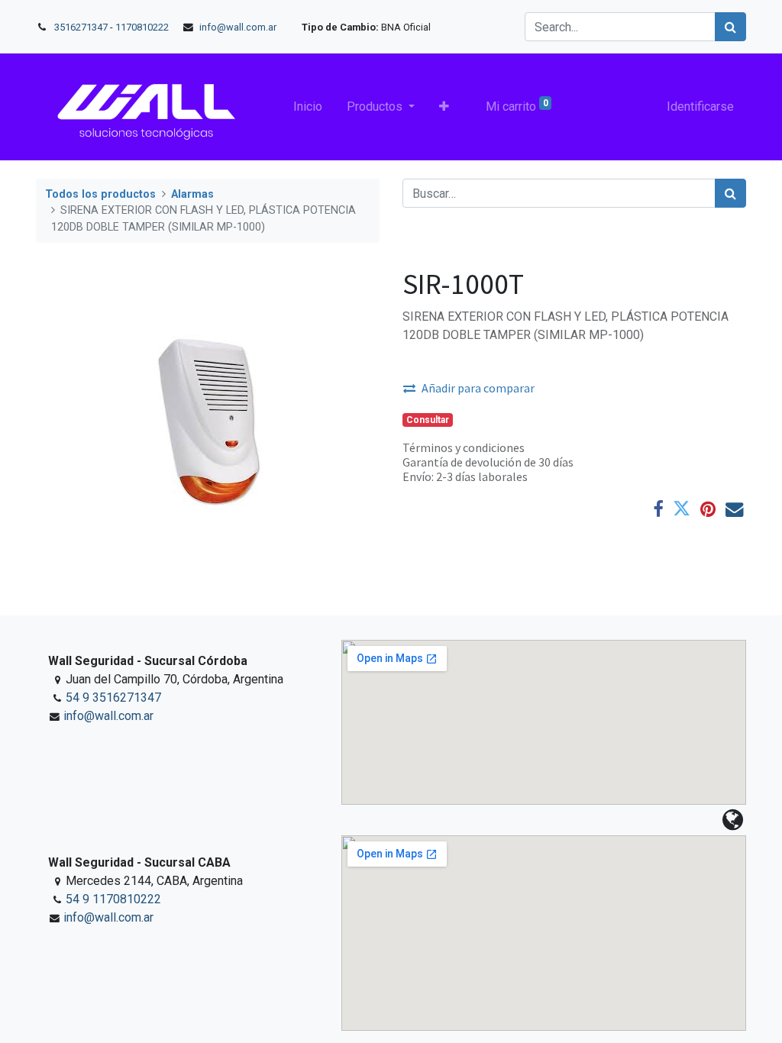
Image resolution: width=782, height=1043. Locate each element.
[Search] (730, 26)
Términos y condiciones (463, 447)
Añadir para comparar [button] (478, 388)
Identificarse (700, 106)
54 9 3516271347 (113, 697)
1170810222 (143, 27)
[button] (444, 107)
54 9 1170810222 (113, 899)
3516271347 (81, 27)
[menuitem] (307, 107)
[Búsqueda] (730, 193)
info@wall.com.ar (237, 27)
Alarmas (192, 194)
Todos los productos (100, 194)
